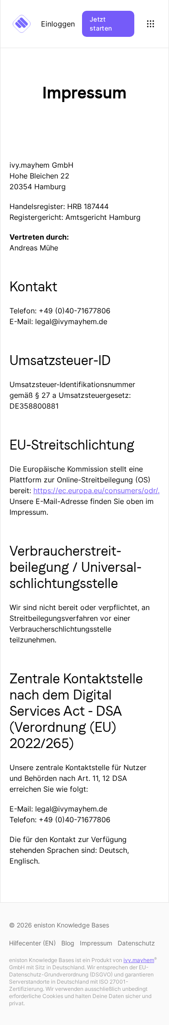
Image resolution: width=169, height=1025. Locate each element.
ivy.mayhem (138, 960)
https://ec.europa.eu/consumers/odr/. (96, 490)
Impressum (96, 943)
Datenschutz (136, 943)
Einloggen (58, 23)
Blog (67, 943)
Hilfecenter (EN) (32, 943)
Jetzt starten (101, 23)
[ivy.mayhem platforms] (150, 24)
